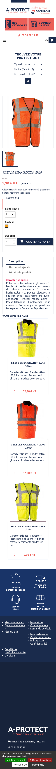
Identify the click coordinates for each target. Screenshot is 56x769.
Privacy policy (37, 764)
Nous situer (36, 622)
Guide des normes (40, 637)
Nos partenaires (39, 634)
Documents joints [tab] (19, 267)
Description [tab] (16, 261)
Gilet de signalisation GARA (28, 526)
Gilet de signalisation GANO (28, 444)
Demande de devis (40, 628)
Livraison (10, 655)
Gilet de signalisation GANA (28, 363)
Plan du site (11, 631)
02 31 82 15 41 (29, 35)
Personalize (20, 764)
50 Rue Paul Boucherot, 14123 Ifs (27, 741)
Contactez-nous (39, 625)
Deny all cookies (41, 760)
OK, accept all (17, 760)
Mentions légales (14, 622)
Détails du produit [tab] (20, 272)
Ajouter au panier (35, 242)
